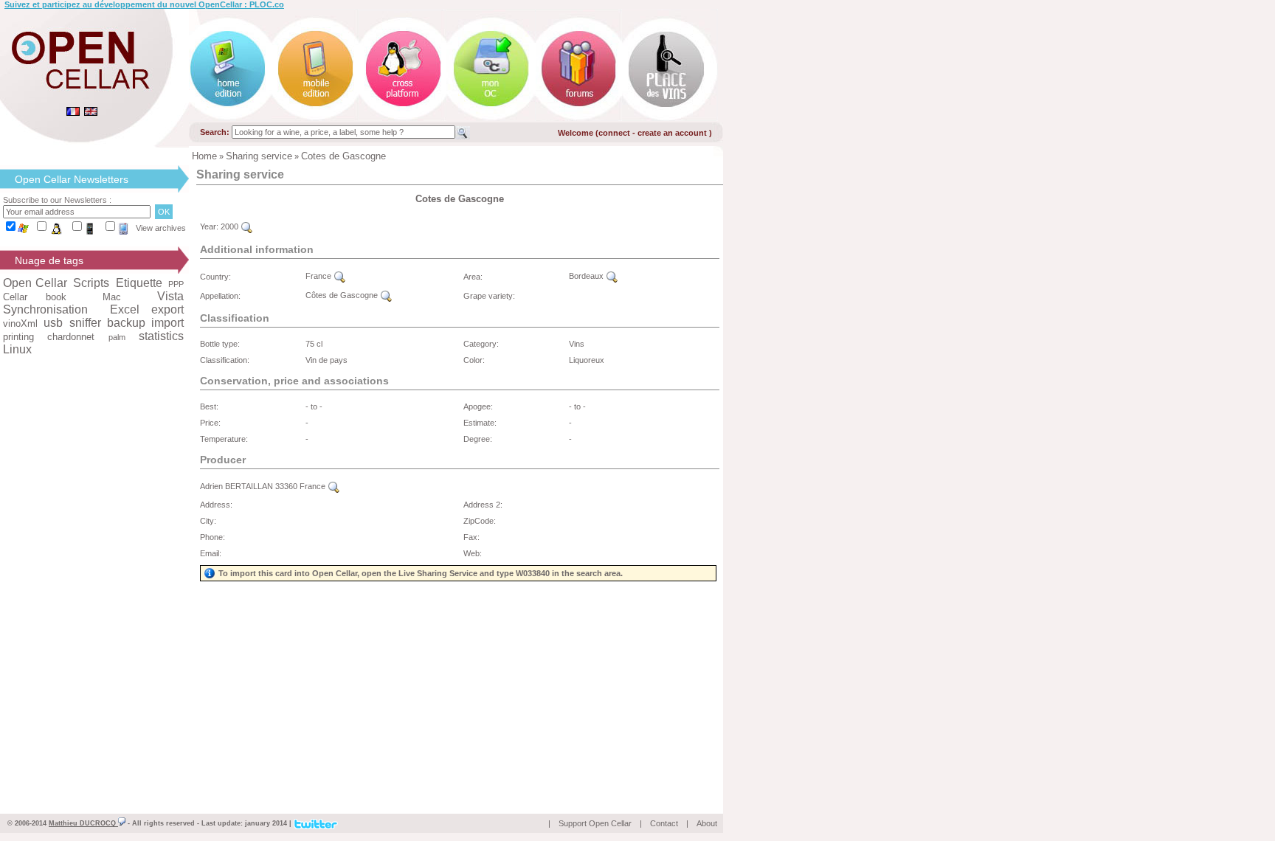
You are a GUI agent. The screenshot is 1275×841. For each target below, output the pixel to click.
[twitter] (316, 822)
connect (614, 132)
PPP (176, 284)
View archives (161, 228)
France (319, 275)
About (707, 823)
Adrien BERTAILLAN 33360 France (264, 486)
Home (204, 156)
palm (116, 337)
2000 (231, 226)
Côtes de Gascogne (342, 295)
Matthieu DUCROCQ (83, 823)
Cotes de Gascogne (343, 156)
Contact (664, 823)
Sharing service (259, 156)
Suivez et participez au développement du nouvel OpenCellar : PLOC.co (144, 4)
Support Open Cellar (595, 823)
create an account (673, 132)
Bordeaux (587, 275)
